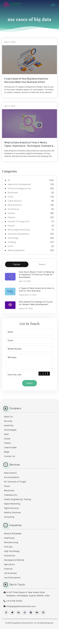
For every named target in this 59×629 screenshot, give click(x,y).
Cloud (10, 196)
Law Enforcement (12, 577)
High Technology (12, 551)
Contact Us (9, 456)
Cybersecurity (10, 495)
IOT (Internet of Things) (15, 481)
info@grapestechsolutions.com (21, 606)
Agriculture (9, 564)
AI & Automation (11, 477)
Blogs (6, 451)
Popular (11, 225)
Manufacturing (11, 542)
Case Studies (10, 447)
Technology (13, 238)
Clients (7, 443)
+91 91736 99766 (14, 601)
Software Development (18, 233)
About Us (8, 416)
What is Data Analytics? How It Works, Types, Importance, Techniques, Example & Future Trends (28, 144)
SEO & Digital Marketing (19, 229)
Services (8, 421)
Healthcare (9, 538)
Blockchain (13, 192)
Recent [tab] (42, 264)
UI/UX (10, 246)
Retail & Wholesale (13, 533)
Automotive (9, 555)
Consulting (9, 517)
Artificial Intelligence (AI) (19, 188)
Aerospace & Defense (14, 560)
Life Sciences (10, 573)
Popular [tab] (16, 264)
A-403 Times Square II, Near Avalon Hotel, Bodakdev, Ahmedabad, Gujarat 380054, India (27, 594)
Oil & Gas (8, 546)
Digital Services (11, 508)
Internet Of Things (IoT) (19, 221)
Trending (12, 242)
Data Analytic (10, 473)
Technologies (10, 429)
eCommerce (13, 209)
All (9, 180)
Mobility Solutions (12, 512)
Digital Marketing (12, 503)
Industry (11, 217)
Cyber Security (15, 200)
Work (6, 434)
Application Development (19, 184)
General (11, 213)
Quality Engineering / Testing (17, 499)
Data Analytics (15, 205)
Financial (8, 568)
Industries (8, 425)
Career (7, 438)
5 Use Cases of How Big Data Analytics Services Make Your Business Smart (26, 80)
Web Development (16, 250)
